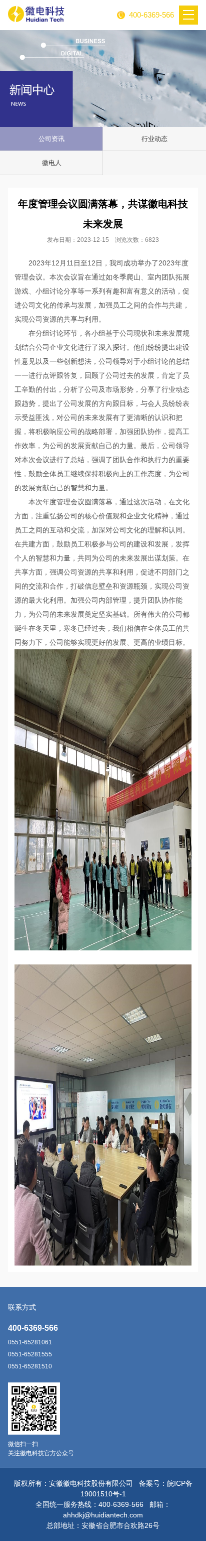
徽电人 (52, 163)
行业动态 (155, 139)
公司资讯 (51, 139)
